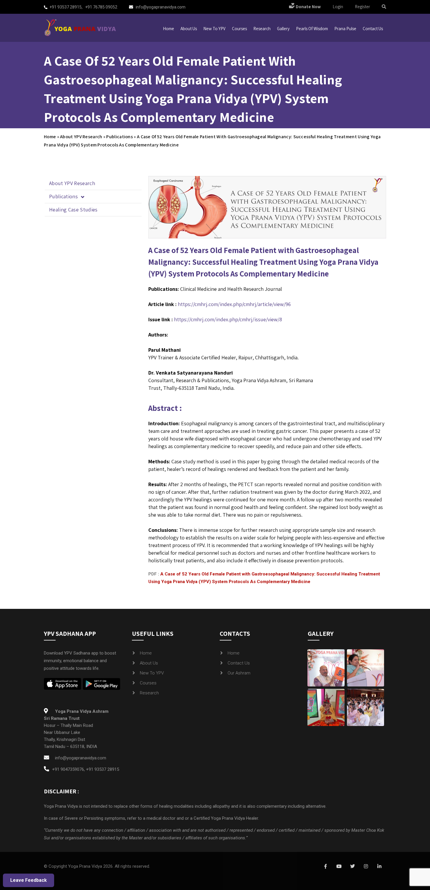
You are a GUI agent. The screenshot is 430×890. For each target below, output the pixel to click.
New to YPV (214, 28)
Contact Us (239, 663)
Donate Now (308, 6)
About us (188, 28)
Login (338, 6)
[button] (93, 196)
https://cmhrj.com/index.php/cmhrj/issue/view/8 (228, 319)
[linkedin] (379, 866)
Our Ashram (239, 673)
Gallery (283, 28)
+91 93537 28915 (65, 7)
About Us (149, 663)
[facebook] (325, 866)
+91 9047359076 (68, 769)
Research (262, 28)
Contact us (373, 28)
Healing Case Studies (73, 209)
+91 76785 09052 (101, 7)
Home (168, 28)
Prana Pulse (345, 28)
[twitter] (352, 866)
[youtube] (339, 866)
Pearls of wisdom (312, 28)
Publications (119, 137)
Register (362, 6)
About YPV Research (81, 137)
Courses (239, 28)
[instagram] (366, 866)
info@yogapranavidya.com (160, 7)
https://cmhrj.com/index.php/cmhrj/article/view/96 (234, 304)
